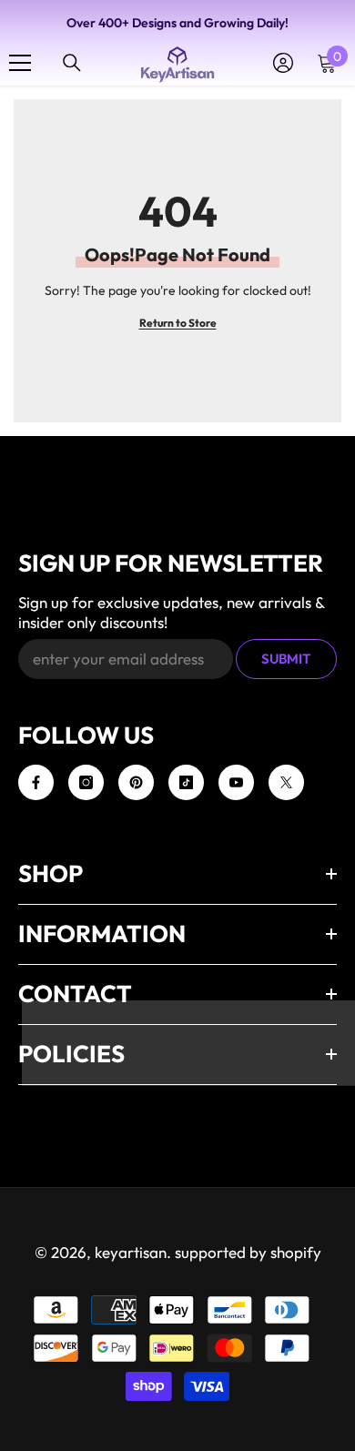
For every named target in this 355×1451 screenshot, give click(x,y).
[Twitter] (286, 782)
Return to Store (178, 323)
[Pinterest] (136, 782)
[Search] (72, 63)
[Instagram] (86, 782)
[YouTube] (236, 782)
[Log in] (283, 63)
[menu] (20, 63)
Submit (285, 658)
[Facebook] (36, 782)
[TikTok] (186, 782)
